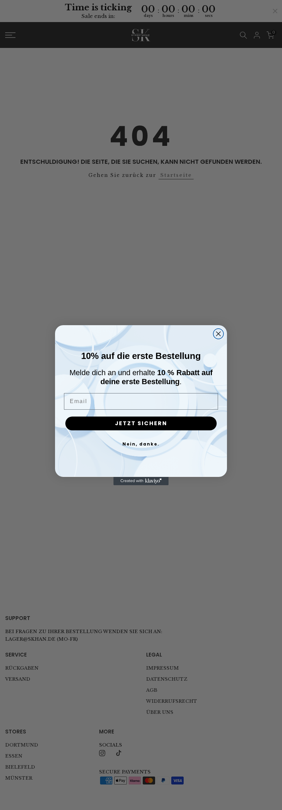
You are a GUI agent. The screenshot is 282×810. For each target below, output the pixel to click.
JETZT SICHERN (141, 423)
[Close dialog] (218, 334)
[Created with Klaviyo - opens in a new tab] (141, 481)
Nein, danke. (141, 444)
